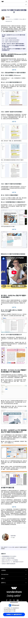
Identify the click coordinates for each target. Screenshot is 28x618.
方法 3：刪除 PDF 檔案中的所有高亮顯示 (10, 41)
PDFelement (20, 31)
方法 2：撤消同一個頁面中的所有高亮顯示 (10, 40)
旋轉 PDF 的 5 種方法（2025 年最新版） (10, 560)
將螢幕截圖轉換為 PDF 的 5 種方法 (9, 556)
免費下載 (14, 69)
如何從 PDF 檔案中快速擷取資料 (8, 563)
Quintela (8, 17)
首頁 (2, 547)
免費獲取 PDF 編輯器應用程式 (14, 614)
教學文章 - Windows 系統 (19, 19)
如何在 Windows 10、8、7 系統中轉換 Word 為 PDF (12, 561)
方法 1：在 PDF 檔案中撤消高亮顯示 (9, 38)
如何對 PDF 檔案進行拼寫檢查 (8, 558)
